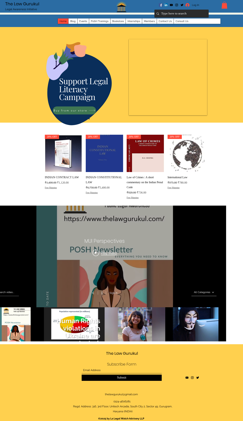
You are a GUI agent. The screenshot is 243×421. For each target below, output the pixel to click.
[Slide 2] (86, 118)
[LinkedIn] (166, 5)
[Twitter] (197, 377)
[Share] (95, 293)
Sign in (113, 292)
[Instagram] (176, 5)
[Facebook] (160, 5)
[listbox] (203, 292)
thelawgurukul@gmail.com (121, 394)
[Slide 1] (84, 119)
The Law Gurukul (22, 4)
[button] (224, 5)
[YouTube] (171, 5)
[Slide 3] (89, 118)
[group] (125, 172)
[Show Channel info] (102, 293)
